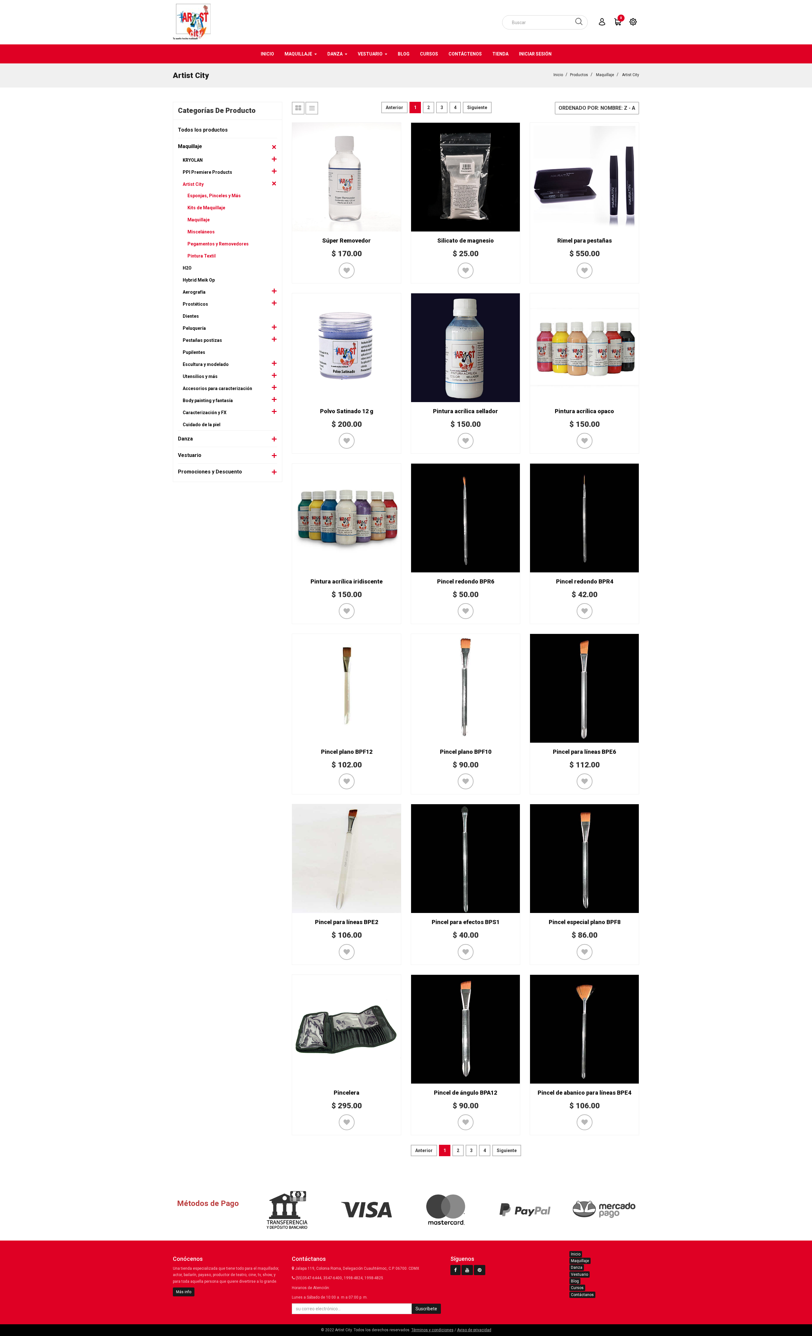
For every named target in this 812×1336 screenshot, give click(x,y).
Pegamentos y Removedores (218, 243)
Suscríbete (426, 1308)
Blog (575, 1281)
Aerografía (194, 292)
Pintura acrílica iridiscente (347, 581)
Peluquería (194, 328)
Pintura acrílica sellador (465, 411)
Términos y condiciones (432, 1330)
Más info (183, 1292)
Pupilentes (194, 352)
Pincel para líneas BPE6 (584, 751)
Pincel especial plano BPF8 (584, 922)
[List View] (311, 108)
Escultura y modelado (206, 364)
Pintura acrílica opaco (584, 411)
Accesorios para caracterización (217, 388)
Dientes (191, 316)
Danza (185, 439)
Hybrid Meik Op (199, 280)
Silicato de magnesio (465, 240)
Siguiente (477, 107)
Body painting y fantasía (208, 400)
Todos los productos (203, 130)
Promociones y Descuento (210, 472)
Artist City (630, 75)
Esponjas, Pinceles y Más (214, 195)
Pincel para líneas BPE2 (346, 922)
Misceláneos (201, 231)
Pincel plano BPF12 (346, 751)
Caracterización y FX (204, 412)
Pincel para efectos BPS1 (466, 922)
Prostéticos (195, 304)
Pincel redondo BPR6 (465, 581)
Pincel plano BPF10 (465, 751)
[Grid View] (298, 108)
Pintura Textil (201, 255)
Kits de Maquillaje (206, 207)
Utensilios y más (200, 376)
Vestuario (189, 455)
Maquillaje (605, 75)
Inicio (558, 75)
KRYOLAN (193, 160)
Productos (579, 75)
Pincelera (346, 1092)
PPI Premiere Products (207, 172)
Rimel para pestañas (584, 240)
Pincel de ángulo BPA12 (465, 1092)
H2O (187, 267)
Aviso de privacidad (474, 1330)
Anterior (394, 107)
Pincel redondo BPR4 (584, 581)
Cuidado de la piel (201, 424)
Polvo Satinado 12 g (346, 411)
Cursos (577, 1288)
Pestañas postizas (202, 340)
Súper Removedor (346, 240)
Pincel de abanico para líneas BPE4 (584, 1092)
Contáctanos (582, 1295)
